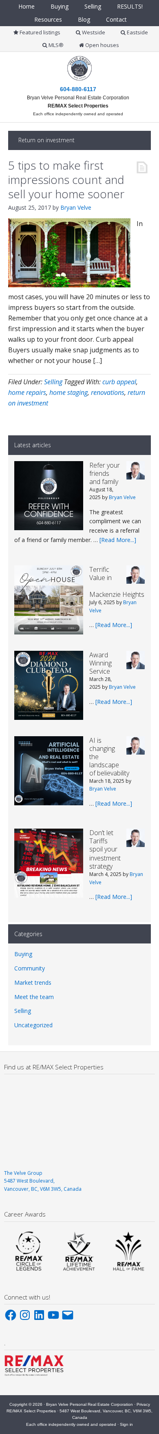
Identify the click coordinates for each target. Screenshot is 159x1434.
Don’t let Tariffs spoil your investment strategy (105, 849)
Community (29, 968)
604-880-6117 (78, 89)
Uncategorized (33, 1025)
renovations (107, 392)
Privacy (143, 1404)
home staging (68, 392)
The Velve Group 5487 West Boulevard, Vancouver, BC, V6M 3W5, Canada (43, 1181)
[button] (29, 1251)
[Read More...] (117, 540)
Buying (23, 954)
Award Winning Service (100, 663)
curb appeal (119, 381)
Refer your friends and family (104, 473)
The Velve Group (87, 76)
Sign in (126, 1424)
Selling (53, 381)
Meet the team (34, 997)
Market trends (32, 982)
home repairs (27, 392)
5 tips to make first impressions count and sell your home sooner (66, 179)
